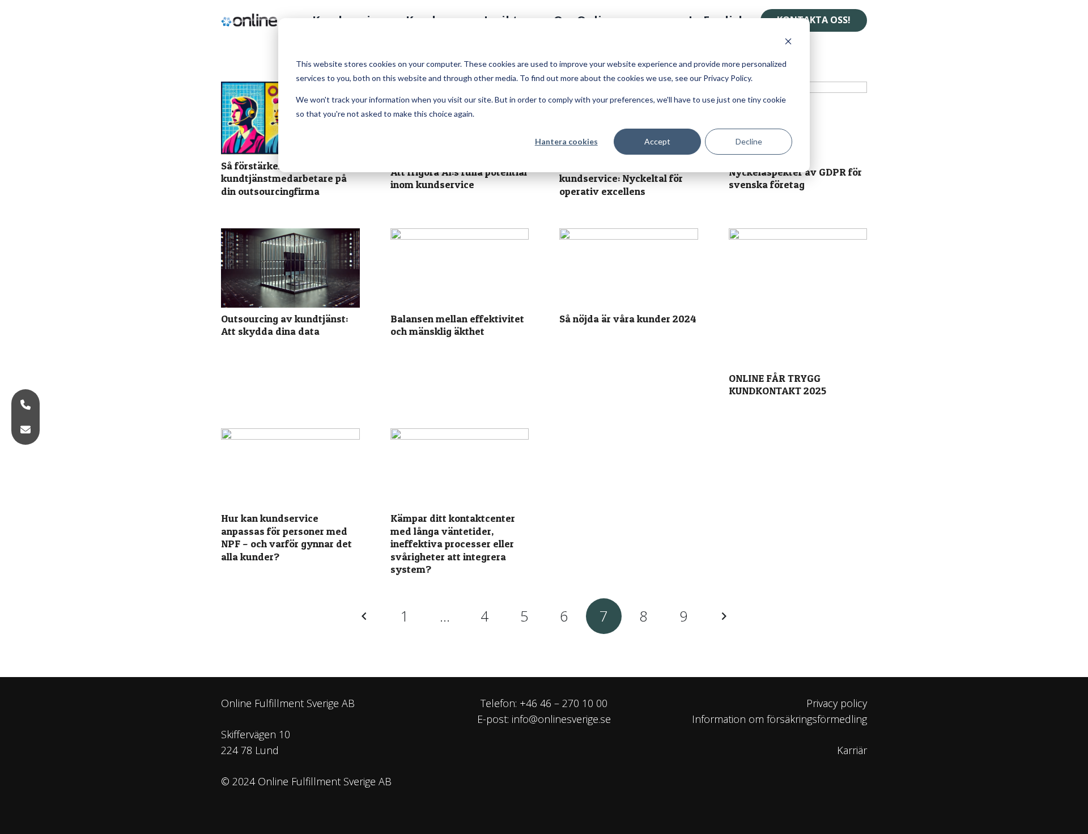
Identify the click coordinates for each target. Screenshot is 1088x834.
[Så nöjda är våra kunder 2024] (628, 268)
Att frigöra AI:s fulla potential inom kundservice (458, 178)
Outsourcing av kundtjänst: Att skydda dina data (284, 325)
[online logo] (253, 21)
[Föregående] (365, 616)
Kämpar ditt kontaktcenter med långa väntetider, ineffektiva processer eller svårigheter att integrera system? (452, 543)
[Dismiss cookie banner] (788, 43)
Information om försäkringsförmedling (779, 719)
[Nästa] (723, 616)
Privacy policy (836, 703)
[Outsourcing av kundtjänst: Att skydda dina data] (290, 268)
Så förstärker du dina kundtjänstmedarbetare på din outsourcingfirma (284, 178)
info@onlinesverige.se (561, 719)
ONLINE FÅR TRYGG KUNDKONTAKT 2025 (777, 384)
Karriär (852, 750)
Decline (749, 141)
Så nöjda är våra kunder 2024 (627, 319)
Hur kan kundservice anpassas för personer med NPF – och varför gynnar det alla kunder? (286, 537)
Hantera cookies (566, 141)
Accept (657, 141)
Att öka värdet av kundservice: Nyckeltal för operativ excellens (621, 178)
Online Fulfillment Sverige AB (288, 703)
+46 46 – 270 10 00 (563, 703)
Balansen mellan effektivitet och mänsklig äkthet (457, 325)
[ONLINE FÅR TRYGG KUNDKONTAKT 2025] (798, 297)
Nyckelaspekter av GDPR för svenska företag (795, 178)
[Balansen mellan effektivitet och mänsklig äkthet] (459, 268)
